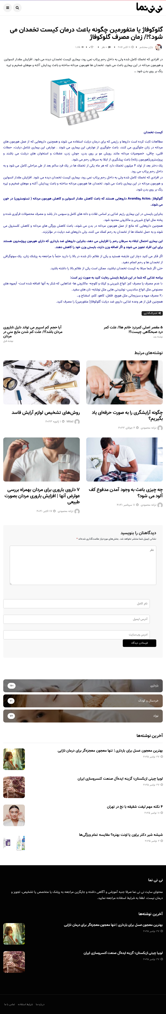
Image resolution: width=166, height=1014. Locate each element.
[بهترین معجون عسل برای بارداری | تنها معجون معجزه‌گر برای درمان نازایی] (14, 759)
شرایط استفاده (126, 898)
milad (70, 422)
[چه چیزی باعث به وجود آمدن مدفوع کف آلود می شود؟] (124, 459)
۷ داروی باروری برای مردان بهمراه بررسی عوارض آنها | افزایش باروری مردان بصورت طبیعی (42, 496)
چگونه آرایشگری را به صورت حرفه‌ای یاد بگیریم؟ (127, 416)
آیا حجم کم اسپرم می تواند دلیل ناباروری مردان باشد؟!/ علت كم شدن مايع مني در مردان (32, 334)
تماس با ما (9, 1004)
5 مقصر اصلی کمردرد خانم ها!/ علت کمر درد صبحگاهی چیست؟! (133, 331)
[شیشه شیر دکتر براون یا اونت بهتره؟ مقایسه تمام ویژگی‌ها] (14, 843)
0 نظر (104, 47)
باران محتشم (146, 47)
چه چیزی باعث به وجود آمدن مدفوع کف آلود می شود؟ (126, 493)
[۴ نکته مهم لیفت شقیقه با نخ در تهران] (14, 815)
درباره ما (40, 1004)
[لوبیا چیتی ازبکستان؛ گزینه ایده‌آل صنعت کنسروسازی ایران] (14, 787)
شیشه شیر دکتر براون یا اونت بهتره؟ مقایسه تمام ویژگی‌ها (121, 835)
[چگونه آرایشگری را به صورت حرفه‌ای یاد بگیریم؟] (124, 382)
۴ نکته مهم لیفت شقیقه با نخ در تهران (135, 807)
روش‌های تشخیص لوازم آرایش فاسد (46, 413)
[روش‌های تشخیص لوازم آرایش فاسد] (41, 382)
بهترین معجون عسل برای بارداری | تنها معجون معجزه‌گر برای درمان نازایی (110, 751)
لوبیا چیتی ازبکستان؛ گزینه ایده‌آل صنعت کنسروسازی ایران (120, 779)
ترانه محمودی (148, 428)
